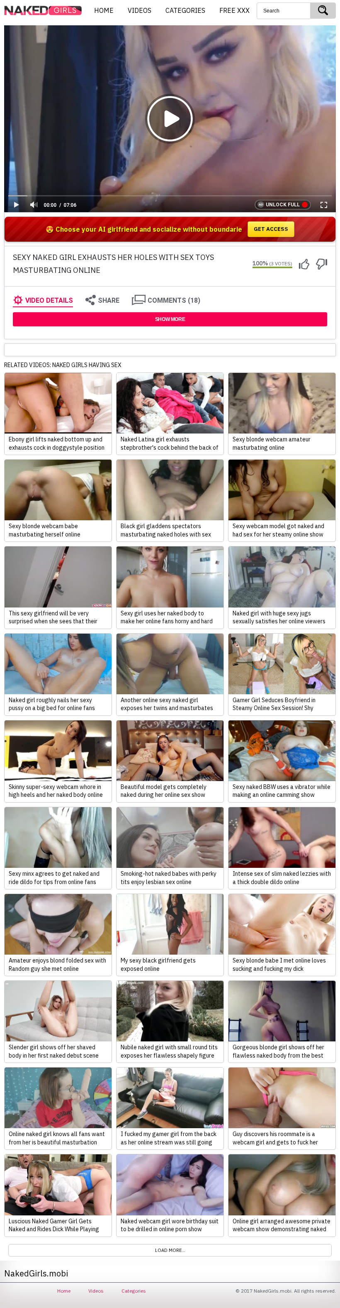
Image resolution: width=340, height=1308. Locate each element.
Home (63, 1291)
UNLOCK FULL (283, 205)
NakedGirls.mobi (45, 11)
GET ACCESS (271, 229)
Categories (133, 1291)
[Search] (323, 10)
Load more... (170, 1250)
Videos (96, 1291)
